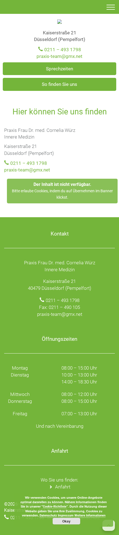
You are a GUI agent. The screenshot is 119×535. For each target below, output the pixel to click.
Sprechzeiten (59, 68)
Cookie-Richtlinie (54, 506)
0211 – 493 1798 (62, 49)
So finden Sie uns (59, 84)
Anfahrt (62, 487)
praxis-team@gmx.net (59, 56)
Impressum (66, 515)
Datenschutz (48, 515)
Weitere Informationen (89, 515)
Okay (66, 521)
